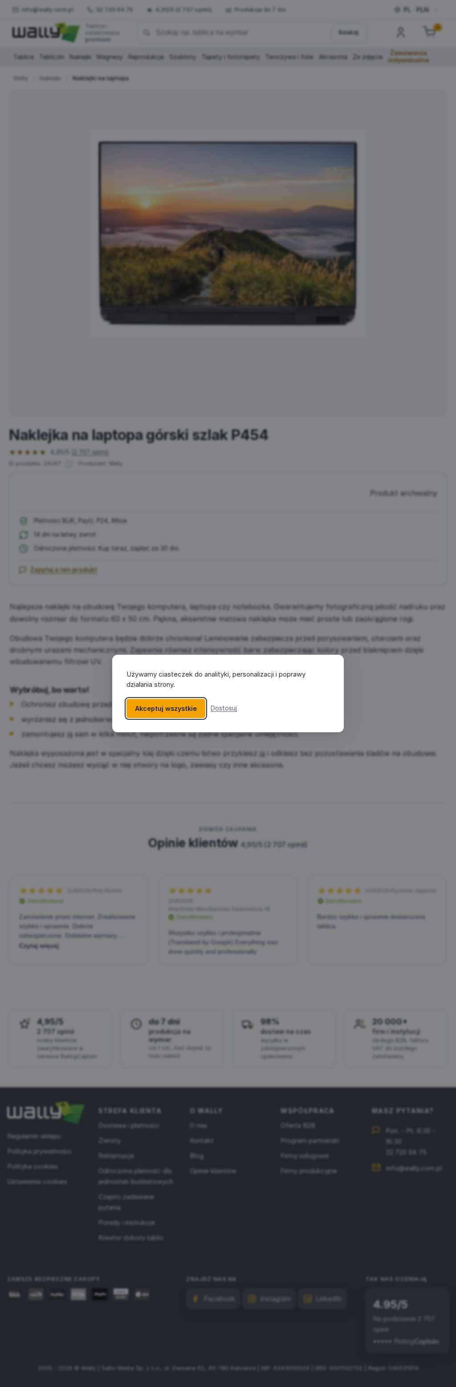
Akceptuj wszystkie (166, 708)
